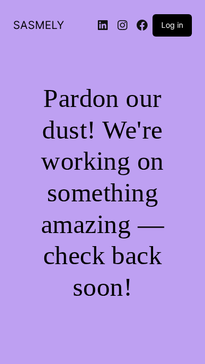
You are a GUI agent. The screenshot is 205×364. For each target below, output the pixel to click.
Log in (172, 24)
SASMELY (38, 25)
